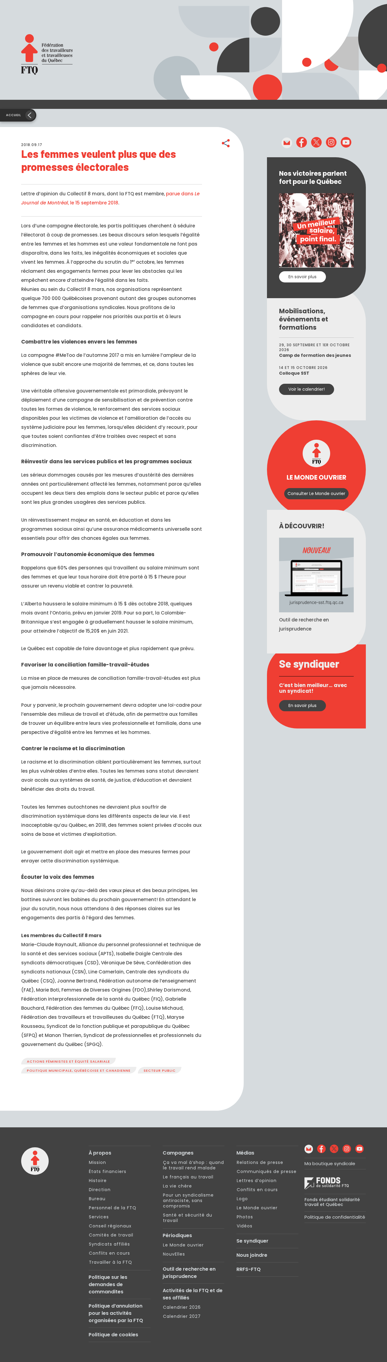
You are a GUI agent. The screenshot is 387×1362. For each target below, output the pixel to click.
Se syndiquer (252, 1240)
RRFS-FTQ (248, 1269)
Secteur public (160, 1070)
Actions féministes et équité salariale (68, 1061)
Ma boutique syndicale (329, 1163)
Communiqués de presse (267, 1171)
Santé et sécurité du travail (187, 1218)
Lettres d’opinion (257, 1181)
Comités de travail (111, 1235)
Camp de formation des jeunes (315, 355)
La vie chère (177, 1186)
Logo (242, 1199)
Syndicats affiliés (109, 1244)
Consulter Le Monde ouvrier (316, 493)
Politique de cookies (113, 1334)
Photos (245, 1217)
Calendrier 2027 (182, 1316)
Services (99, 1217)
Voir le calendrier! (306, 389)
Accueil (13, 115)
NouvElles (174, 1254)
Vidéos (244, 1226)
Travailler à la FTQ (110, 1262)
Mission (97, 1162)
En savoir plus (302, 277)
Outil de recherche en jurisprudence (189, 1273)
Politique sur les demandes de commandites (108, 1284)
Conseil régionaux (110, 1226)
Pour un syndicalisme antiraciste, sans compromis (188, 1200)
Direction (100, 1190)
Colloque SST (294, 373)
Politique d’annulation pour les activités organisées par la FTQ (116, 1313)
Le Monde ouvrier (183, 1245)
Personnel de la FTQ (112, 1208)
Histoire (98, 1181)
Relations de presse (260, 1162)
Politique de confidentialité (334, 1217)
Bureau (97, 1199)
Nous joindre (251, 1255)
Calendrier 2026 (182, 1307)
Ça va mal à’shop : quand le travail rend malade (193, 1165)
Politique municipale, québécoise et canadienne (79, 1070)
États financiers (107, 1171)
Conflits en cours (109, 1253)
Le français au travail (188, 1177)
